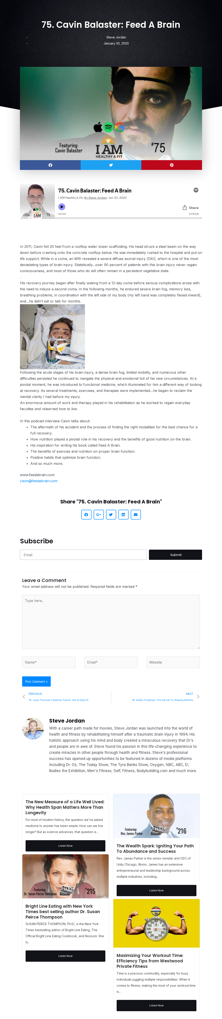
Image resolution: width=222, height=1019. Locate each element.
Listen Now (65, 845)
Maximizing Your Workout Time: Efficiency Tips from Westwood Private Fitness (150, 961)
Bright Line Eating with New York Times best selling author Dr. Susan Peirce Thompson (63, 911)
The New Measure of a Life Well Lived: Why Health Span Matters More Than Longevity (65, 807)
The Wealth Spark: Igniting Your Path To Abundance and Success (155, 848)
